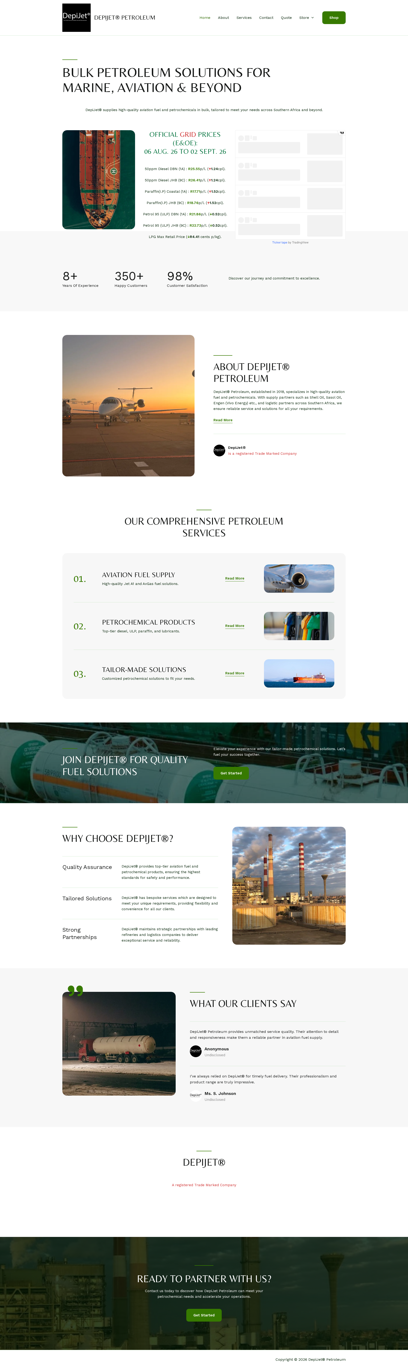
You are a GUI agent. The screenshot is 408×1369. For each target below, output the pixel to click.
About (223, 17)
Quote (286, 17)
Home (205, 17)
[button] (311, 18)
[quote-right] (75, 990)
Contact (266, 17)
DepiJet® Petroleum (124, 17)
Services (244, 17)
